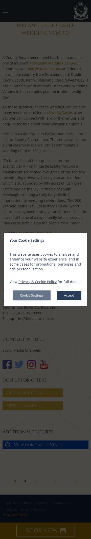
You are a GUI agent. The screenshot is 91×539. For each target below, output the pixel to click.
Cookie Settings (31, 295)
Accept (69, 295)
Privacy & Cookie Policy (37, 281)
